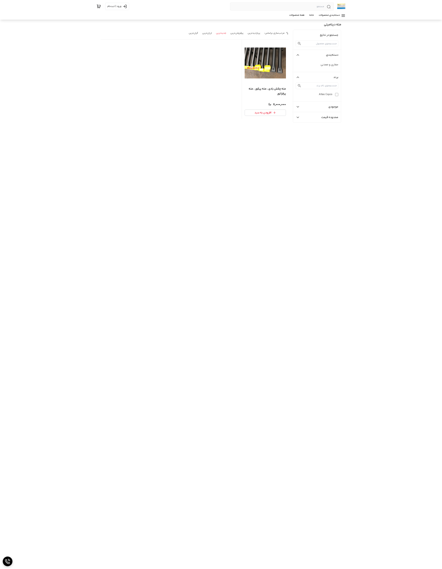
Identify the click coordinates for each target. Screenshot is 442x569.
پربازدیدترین (254, 33)
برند (335, 77)
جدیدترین (221, 33)
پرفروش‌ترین (236, 33)
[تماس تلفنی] (7, 561)
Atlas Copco (325, 94)
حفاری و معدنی (329, 64)
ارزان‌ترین (207, 33)
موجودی (333, 107)
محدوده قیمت (329, 117)
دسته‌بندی (332, 55)
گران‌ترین (193, 33)
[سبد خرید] (99, 6)
